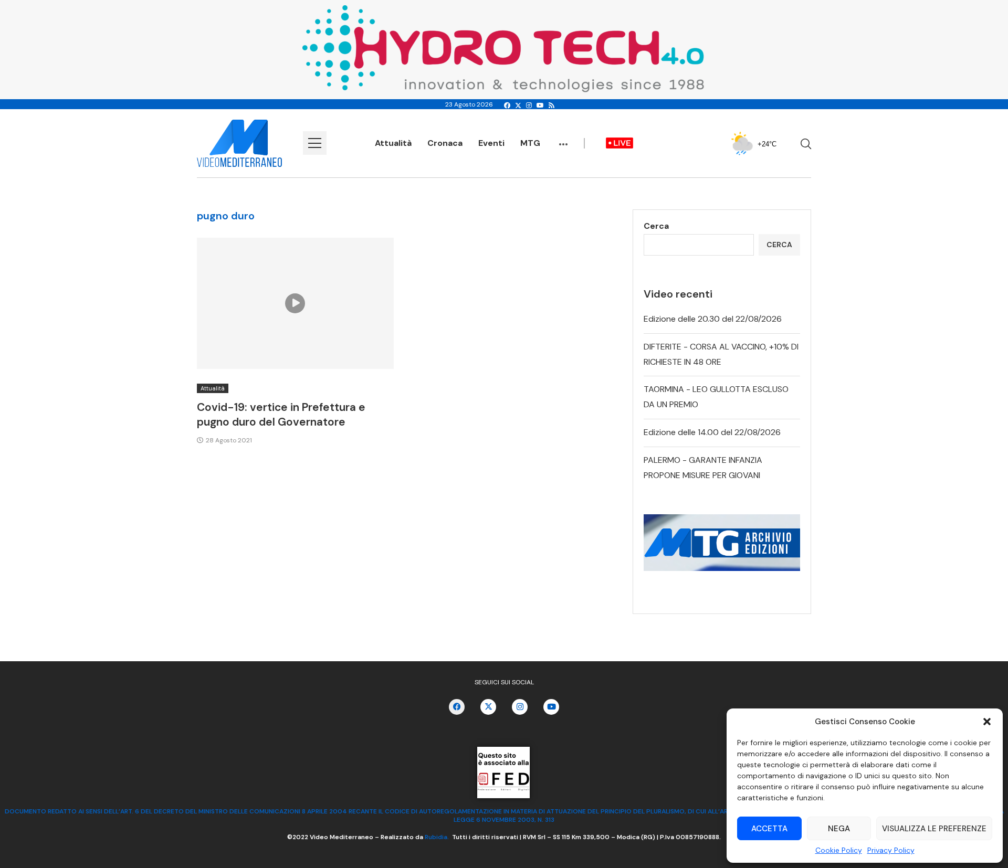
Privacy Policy (891, 850)
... (563, 139)
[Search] (806, 144)
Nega (839, 828)
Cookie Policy (838, 850)
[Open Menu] (315, 143)
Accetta (769, 828)
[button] (987, 721)
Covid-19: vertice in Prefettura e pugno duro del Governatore (281, 414)
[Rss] (551, 105)
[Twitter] (518, 105)
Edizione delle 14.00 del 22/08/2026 (712, 432)
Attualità (393, 143)
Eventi (491, 143)
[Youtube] (540, 105)
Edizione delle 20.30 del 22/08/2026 (713, 318)
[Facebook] (507, 105)
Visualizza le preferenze (934, 828)
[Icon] (295, 303)
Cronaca (445, 143)
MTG (530, 143)
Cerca (656, 225)
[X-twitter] (488, 707)
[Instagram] (529, 105)
